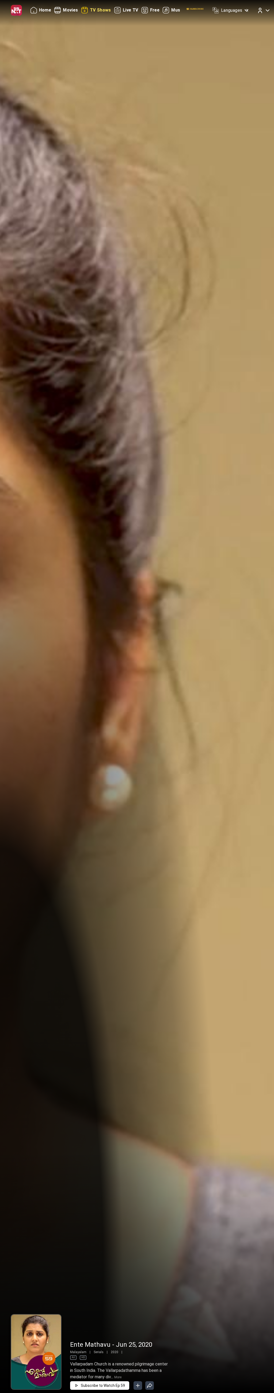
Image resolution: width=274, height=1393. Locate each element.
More (117, 1377)
